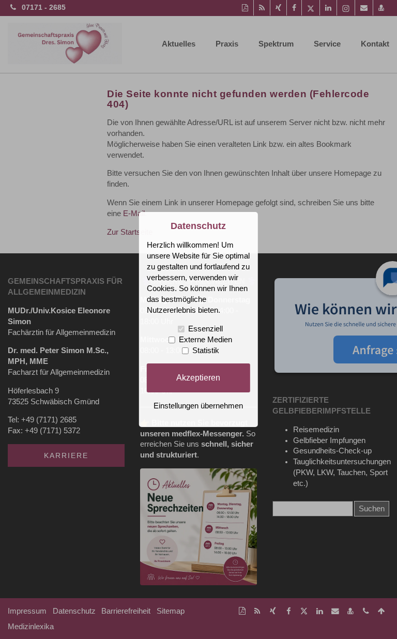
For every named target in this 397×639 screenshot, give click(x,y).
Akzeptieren (198, 377)
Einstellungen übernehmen (198, 406)
